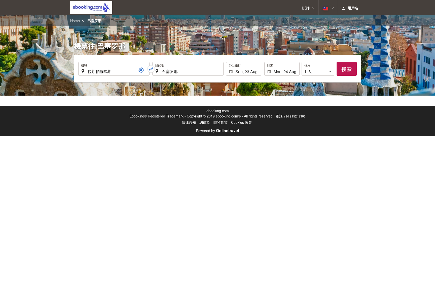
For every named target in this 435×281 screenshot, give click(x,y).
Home (75, 20)
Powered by (217, 130)
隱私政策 (220, 122)
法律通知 (189, 122)
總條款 (204, 122)
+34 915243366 (295, 116)
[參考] (141, 70)
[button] (308, 7)
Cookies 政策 (241, 122)
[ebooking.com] (91, 7)
